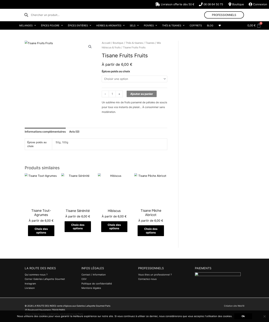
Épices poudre (50, 25)
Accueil (106, 42)
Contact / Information (93, 274)
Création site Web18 (234, 305)
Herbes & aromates (108, 25)
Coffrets (196, 25)
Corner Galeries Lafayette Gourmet (45, 278)
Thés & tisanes (171, 25)
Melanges (26, 25)
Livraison (30, 287)
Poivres (149, 25)
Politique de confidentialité (96, 283)
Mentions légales (91, 287)
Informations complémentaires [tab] (45, 131)
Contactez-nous (147, 278)
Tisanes (149, 42)
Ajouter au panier (141, 94)
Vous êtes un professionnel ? (155, 274)
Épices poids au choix (116, 71)
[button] (90, 46)
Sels (132, 25)
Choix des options (41, 230)
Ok (243, 316)
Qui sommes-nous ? (36, 274)
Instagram (30, 283)
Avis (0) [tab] (74, 131)
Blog (210, 25)
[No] (264, 316)
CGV (84, 278)
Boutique (118, 42)
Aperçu (41, 203)
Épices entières (78, 25)
